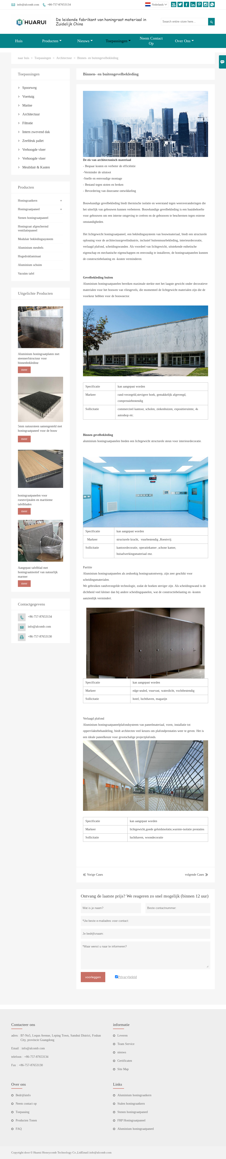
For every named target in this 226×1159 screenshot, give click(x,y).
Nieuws (83, 41)
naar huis (23, 58)
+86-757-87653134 (59, 4)
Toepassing (22, 1112)
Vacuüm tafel (26, 273)
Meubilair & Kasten (36, 167)
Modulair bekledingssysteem (35, 239)
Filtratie (27, 123)
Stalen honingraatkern (131, 1103)
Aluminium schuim (30, 265)
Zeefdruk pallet (32, 141)
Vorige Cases (93, 874)
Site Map (123, 1069)
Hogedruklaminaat (29, 256)
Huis (19, 41)
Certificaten (124, 1060)
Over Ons (182, 41)
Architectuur (64, 58)
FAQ (19, 1128)
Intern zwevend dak (36, 132)
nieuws (121, 1052)
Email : (16, 1048)
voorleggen (93, 977)
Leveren (122, 1035)
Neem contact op (26, 1103)
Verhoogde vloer (33, 149)
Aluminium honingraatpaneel (135, 1128)
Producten (50, 41)
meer (24, 369)
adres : (15, 1035)
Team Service (125, 1044)
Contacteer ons (23, 1024)
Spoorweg (29, 88)
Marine (27, 105)
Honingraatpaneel (29, 209)
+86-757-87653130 (40, 636)
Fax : (14, 1065)
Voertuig (28, 96)
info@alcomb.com (28, 4)
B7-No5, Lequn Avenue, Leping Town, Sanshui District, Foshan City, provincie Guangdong (61, 1038)
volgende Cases (194, 874)
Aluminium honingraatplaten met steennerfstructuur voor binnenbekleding (38, 358)
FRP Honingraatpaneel (131, 1120)
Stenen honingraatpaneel (33, 218)
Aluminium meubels (30, 247)
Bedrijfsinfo (23, 1095)
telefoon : (17, 1056)
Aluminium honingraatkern (134, 1095)
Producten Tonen (26, 1120)
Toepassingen (116, 41)
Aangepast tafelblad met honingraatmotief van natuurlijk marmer (38, 572)
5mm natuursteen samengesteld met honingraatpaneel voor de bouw (40, 428)
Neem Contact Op (151, 41)
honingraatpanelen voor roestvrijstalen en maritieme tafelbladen (35, 500)
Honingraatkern (27, 200)
